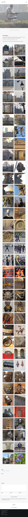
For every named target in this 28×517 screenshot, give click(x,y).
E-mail (11, 492)
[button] (26, 2)
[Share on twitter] (11, 507)
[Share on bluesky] (15, 507)
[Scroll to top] (26, 515)
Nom (2, 492)
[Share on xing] (16, 507)
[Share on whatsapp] (14, 507)
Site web (20, 492)
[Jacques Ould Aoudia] (3, 2)
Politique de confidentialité (4, 514)
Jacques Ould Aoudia (14, 15)
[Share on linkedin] (13, 507)
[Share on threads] (12, 507)
